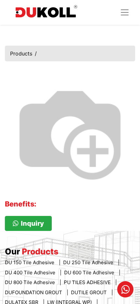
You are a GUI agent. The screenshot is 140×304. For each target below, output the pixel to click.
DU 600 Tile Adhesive (90, 272)
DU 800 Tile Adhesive (30, 282)
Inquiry (32, 223)
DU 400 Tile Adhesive (31, 272)
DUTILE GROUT (89, 292)
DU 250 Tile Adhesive (89, 262)
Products (21, 53)
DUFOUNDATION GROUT (34, 292)
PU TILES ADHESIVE (88, 282)
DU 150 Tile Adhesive (30, 262)
